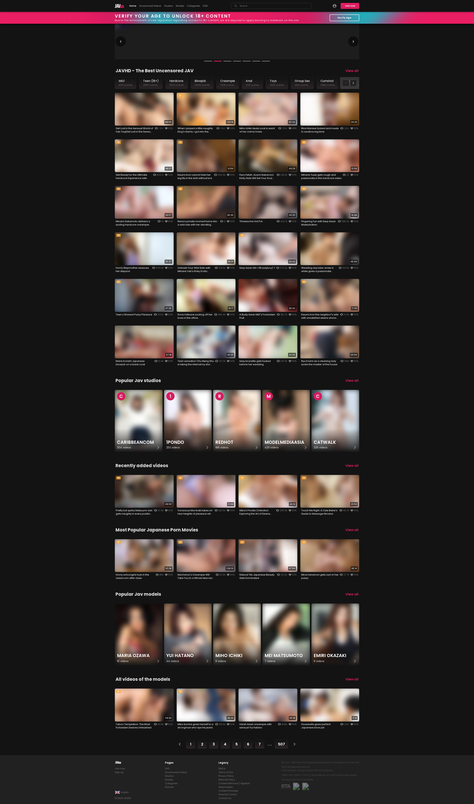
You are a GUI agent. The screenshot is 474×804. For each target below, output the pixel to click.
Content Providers (228, 790)
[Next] (294, 744)
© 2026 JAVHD (123, 798)
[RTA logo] (286, 786)
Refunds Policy (226, 779)
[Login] (334, 6)
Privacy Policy (226, 776)
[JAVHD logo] (119, 6)
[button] (208, 61)
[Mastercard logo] (296, 786)
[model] (139, 635)
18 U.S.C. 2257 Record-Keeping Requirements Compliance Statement (320, 762)
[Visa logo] (305, 786)
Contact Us (224, 798)
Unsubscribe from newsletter (297, 779)
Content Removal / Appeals (234, 783)
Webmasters (225, 787)
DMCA (221, 768)
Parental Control (227, 794)
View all (351, 70)
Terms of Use (225, 772)
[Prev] (180, 744)
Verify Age (344, 17)
